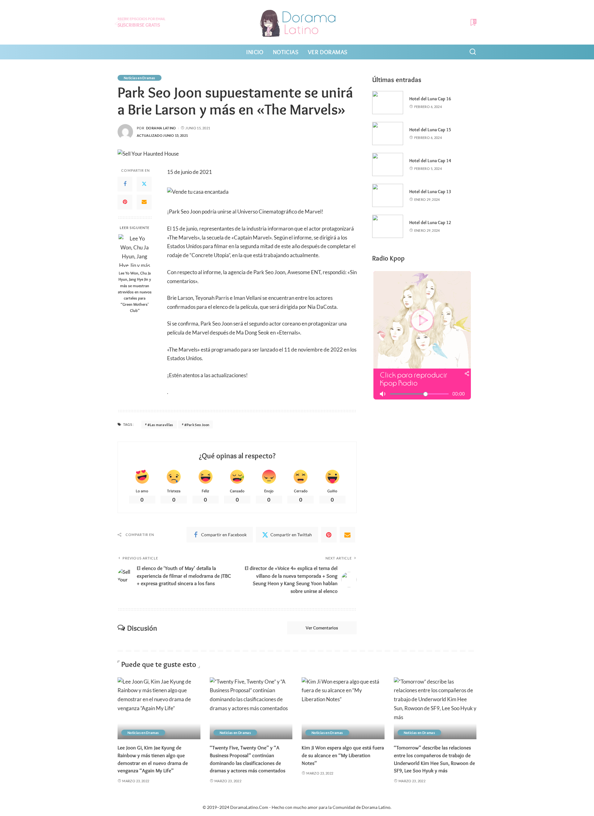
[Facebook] (125, 183)
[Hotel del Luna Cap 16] (387, 102)
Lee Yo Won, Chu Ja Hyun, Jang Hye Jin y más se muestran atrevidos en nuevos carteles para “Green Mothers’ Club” (135, 291)
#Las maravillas (160, 425)
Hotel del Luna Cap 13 (430, 191)
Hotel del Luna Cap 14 (430, 160)
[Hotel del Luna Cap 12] (387, 226)
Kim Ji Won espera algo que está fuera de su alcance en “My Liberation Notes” (343, 755)
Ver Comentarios (322, 628)
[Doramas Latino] (297, 22)
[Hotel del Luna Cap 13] (387, 195)
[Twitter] (144, 183)
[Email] (144, 201)
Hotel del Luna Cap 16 (430, 98)
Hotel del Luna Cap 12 (430, 222)
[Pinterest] (125, 201)
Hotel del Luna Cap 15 (430, 129)
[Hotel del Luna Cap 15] (387, 133)
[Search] (472, 52)
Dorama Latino (161, 128)
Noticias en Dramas (139, 78)
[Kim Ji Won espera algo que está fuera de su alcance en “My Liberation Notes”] (343, 708)
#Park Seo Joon (196, 425)
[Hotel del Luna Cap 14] (387, 164)
